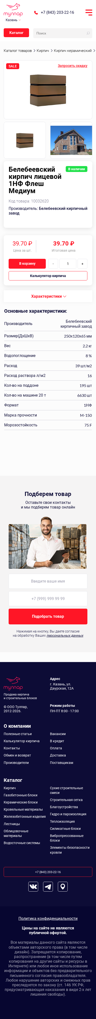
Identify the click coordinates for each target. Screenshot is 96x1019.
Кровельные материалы (23, 809)
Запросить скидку (72, 66)
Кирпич (10, 788)
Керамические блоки (21, 802)
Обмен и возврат (17, 755)
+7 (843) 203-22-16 (57, 13)
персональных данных (65, 635)
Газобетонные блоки (20, 795)
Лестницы (12, 824)
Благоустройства (64, 807)
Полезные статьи (18, 734)
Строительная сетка (66, 800)
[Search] (88, 33)
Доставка (58, 755)
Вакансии (58, 734)
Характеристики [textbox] (46, 296)
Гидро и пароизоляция (68, 814)
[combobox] (48, 296)
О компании (17, 726)
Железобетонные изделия (25, 816)
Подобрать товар (48, 616)
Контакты (12, 748)
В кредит (57, 741)
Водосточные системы (22, 843)
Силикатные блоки (65, 829)
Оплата (56, 748)
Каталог (16, 33)
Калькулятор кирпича (48, 276)
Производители (16, 763)
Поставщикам (61, 763)
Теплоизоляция (62, 821)
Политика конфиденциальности (48, 918)
